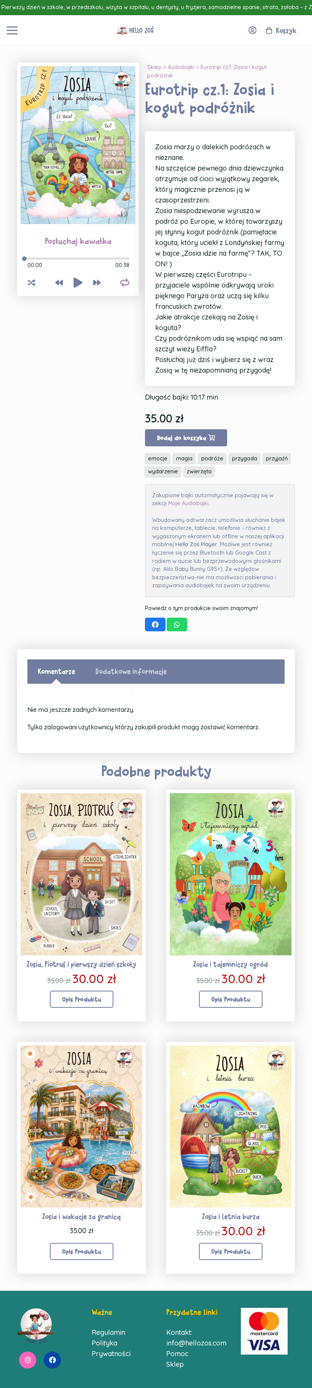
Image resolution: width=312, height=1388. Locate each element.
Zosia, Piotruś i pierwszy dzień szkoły (81, 964)
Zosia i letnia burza (230, 1216)
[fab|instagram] (27, 1360)
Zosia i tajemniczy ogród (230, 964)
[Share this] (155, 624)
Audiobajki (181, 67)
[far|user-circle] (254, 30)
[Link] (136, 30)
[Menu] (12, 30)
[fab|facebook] (52, 1360)
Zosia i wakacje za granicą (81, 1216)
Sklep (154, 67)
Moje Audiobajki (188, 503)
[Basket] (273, 30)
